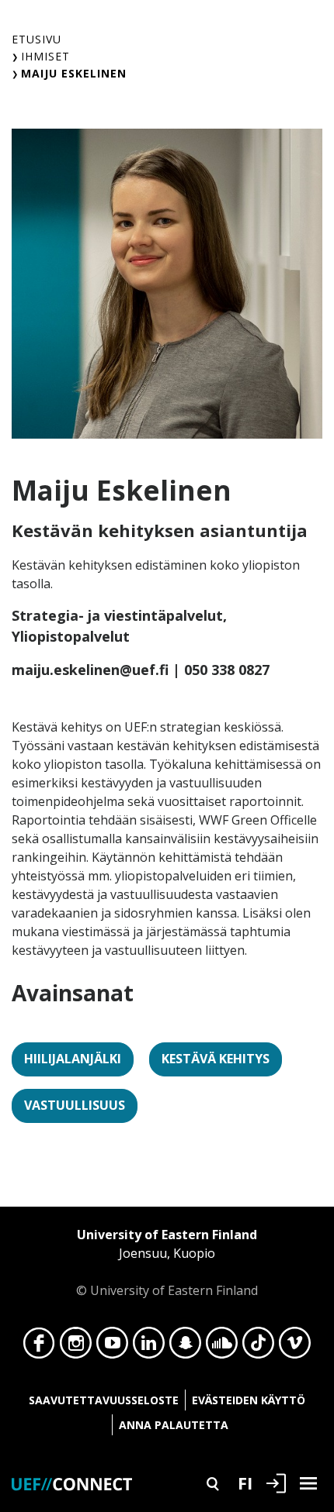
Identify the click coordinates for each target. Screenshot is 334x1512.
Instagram (76, 1347)
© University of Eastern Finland (167, 1262)
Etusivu (36, 39)
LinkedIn (149, 1347)
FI (245, 1482)
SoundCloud (222, 1347)
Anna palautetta (173, 1424)
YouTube (112, 1347)
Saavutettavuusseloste (104, 1400)
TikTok (258, 1347)
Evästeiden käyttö (248, 1400)
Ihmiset (45, 56)
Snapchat (185, 1347)
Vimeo (295, 1347)
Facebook (39, 1347)
